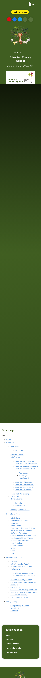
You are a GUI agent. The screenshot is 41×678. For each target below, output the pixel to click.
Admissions (15, 518)
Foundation (23, 473)
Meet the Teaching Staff (25, 469)
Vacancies (15, 496)
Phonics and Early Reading (21, 580)
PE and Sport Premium (20, 540)
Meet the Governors (23, 490)
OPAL (13, 548)
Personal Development (20, 520)
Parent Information (14, 557)
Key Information (13, 514)
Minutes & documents (24, 573)
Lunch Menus (16, 525)
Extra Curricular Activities (21, 564)
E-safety (14, 610)
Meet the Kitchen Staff (24, 487)
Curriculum (15, 587)
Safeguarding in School (20, 605)
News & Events (17, 499)
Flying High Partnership (20, 494)
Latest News (20, 505)
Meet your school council (25, 575)
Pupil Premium (16, 543)
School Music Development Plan (24, 590)
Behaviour (15, 523)
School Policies (17, 545)
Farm (13, 553)
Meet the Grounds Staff (24, 485)
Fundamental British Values (22, 538)
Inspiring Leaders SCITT (20, 510)
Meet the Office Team (24, 482)
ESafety (14, 561)
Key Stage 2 (24, 478)
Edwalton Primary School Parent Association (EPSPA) (24, 593)
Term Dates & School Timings (23, 528)
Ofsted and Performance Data (23, 535)
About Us (10, 442)
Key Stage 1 (23, 475)
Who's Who (15, 457)
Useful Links (15, 608)
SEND (13, 550)
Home (4, 435)
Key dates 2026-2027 (19, 597)
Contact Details (17, 454)
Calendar (18, 503)
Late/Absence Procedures (21, 530)
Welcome (15, 446)
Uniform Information (19, 533)
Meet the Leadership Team (26, 464)
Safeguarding (11, 601)
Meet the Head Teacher (24, 461)
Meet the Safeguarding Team (27, 466)
